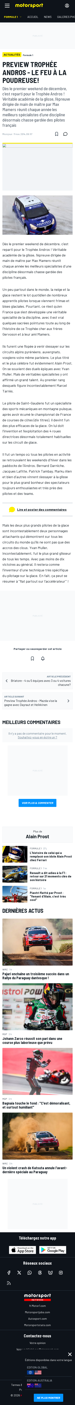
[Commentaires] (67, 134)
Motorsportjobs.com (37, 1312)
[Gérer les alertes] (43, 659)
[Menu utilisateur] (67, 6)
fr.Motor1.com (37, 1305)
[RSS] (9, 1283)
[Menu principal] (7, 5)
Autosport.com (37, 1318)
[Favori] (57, 134)
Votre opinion (38, 1343)
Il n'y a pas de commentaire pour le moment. (37, 735)
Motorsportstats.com (37, 1325)
